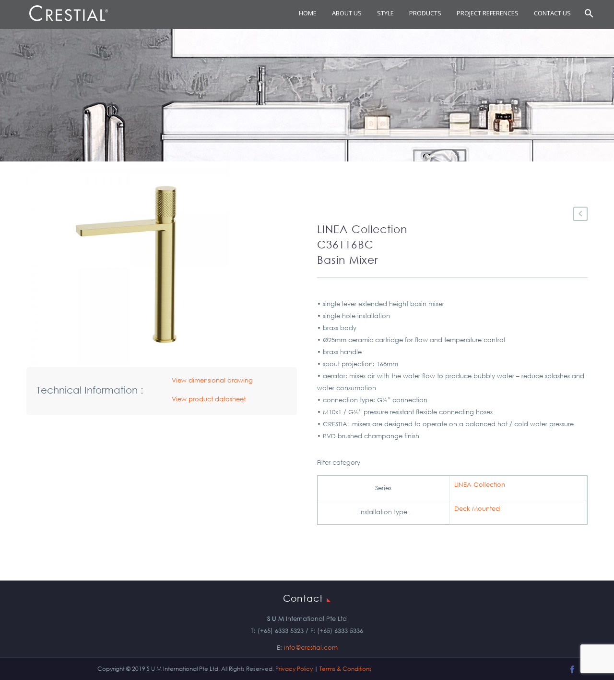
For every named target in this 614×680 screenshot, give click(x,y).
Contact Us (552, 13)
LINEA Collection (479, 485)
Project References (488, 13)
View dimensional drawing (212, 380)
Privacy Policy (294, 669)
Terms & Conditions (345, 669)
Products (425, 13)
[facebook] (572, 669)
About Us (347, 13)
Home (308, 13)
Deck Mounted (477, 509)
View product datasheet (209, 399)
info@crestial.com (311, 647)
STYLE (385, 13)
